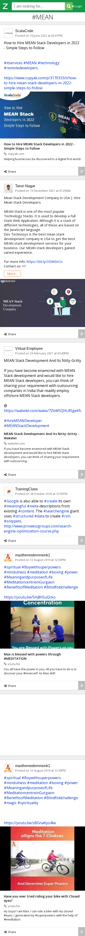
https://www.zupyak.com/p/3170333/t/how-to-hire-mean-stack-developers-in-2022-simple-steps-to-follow (40, 82)
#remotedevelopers (21, 67)
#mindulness (15, 572)
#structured (23, 516)
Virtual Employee (29, 348)
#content (26, 511)
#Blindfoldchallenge (61, 587)
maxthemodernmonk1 (32, 555)
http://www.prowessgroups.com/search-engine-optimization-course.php (38, 529)
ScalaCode (24, 31)
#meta (32, 506)
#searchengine (56, 511)
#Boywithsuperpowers (41, 567)
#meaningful (15, 506)
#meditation (37, 572)
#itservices (13, 62)
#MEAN (30, 62)
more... (12, 273)
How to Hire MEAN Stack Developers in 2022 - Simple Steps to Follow (39, 146)
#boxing (56, 572)
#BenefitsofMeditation (23, 587)
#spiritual (12, 567)
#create (50, 501)
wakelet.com (16, 443)
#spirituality (27, 802)
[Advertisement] (43, 724)
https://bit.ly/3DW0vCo (45, 261)
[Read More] (81, 171)
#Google (11, 501)
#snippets (12, 521)
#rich (65, 516)
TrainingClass (26, 489)
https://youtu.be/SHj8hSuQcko (30, 597)
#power (71, 572)
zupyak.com (16, 154)
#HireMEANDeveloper (23, 420)
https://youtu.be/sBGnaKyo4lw (30, 822)
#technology (48, 62)
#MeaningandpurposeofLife (28, 577)
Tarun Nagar (25, 186)
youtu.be (14, 664)
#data (39, 516)
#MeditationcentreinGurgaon (29, 582)
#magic (10, 802)
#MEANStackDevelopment (26, 425)
